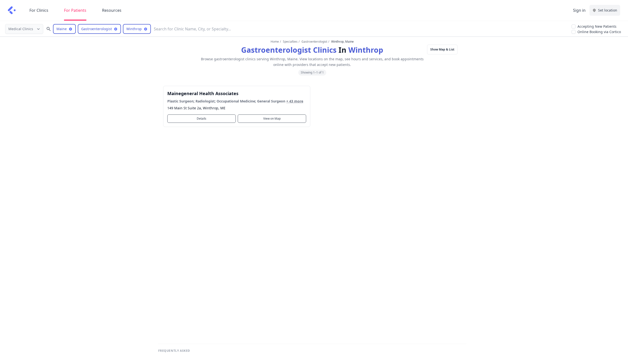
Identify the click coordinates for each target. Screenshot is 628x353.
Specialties (290, 41)
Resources (111, 10)
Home (275, 41)
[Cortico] (12, 10)
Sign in (579, 10)
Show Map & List (442, 49)
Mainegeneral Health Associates (202, 93)
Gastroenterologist (314, 41)
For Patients (75, 10)
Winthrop (365, 50)
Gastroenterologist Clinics (289, 50)
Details (201, 118)
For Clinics (38, 10)
